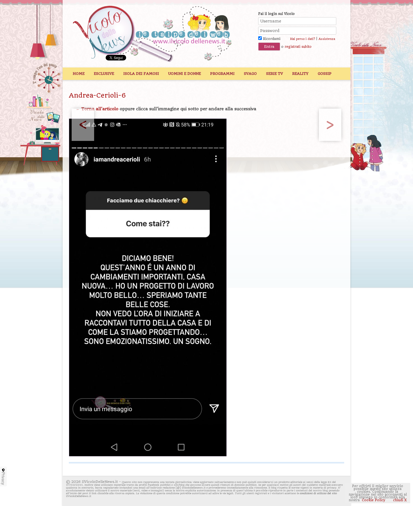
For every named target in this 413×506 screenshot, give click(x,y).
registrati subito (298, 47)
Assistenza (327, 39)
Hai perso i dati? (302, 39)
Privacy (3, 478)
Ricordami (271, 39)
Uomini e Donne (184, 73)
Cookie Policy (373, 500)
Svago (250, 73)
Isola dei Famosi (141, 73)
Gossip (325, 73)
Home (79, 73)
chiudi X (399, 500)
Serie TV (274, 73)
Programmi (222, 73)
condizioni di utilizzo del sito (318, 493)
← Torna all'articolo (97, 108)
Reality (300, 73)
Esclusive (104, 73)
